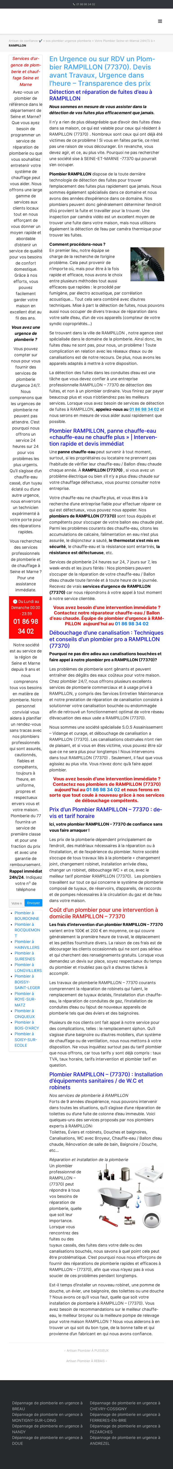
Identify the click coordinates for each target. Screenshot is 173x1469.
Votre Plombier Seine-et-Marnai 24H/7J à (124, 41)
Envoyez (33, 903)
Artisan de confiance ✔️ (25, 41)
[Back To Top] (161, 1458)
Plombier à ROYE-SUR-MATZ (25, 999)
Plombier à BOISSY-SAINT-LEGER (27, 982)
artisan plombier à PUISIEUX (88, 1350)
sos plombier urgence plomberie (68, 41)
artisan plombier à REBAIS (85, 1361)
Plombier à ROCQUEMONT (27, 930)
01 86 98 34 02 (85, 4)
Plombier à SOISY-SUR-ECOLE (26, 1040)
